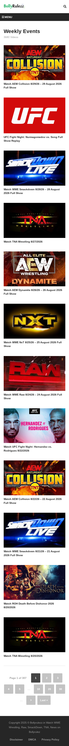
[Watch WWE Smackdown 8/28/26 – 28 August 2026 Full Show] (34, 168)
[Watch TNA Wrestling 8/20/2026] (34, 634)
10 (38, 689)
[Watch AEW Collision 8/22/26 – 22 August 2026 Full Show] (34, 477)
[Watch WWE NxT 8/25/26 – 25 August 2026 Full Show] (34, 321)
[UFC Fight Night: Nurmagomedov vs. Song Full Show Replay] (34, 115)
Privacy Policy (50, 739)
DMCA (32, 739)
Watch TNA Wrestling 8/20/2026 (23, 655)
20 (49, 689)
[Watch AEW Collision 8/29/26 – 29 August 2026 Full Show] (34, 62)
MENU (8, 17)
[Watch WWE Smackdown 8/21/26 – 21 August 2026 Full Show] (34, 530)
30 (60, 689)
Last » (44, 700)
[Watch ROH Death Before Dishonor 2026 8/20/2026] (34, 582)
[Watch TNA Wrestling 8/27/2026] (34, 220)
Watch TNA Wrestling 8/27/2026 (23, 241)
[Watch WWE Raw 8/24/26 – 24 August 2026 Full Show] (34, 373)
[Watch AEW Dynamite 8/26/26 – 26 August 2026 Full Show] (34, 268)
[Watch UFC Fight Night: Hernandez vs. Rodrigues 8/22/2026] (34, 425)
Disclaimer (16, 739)
